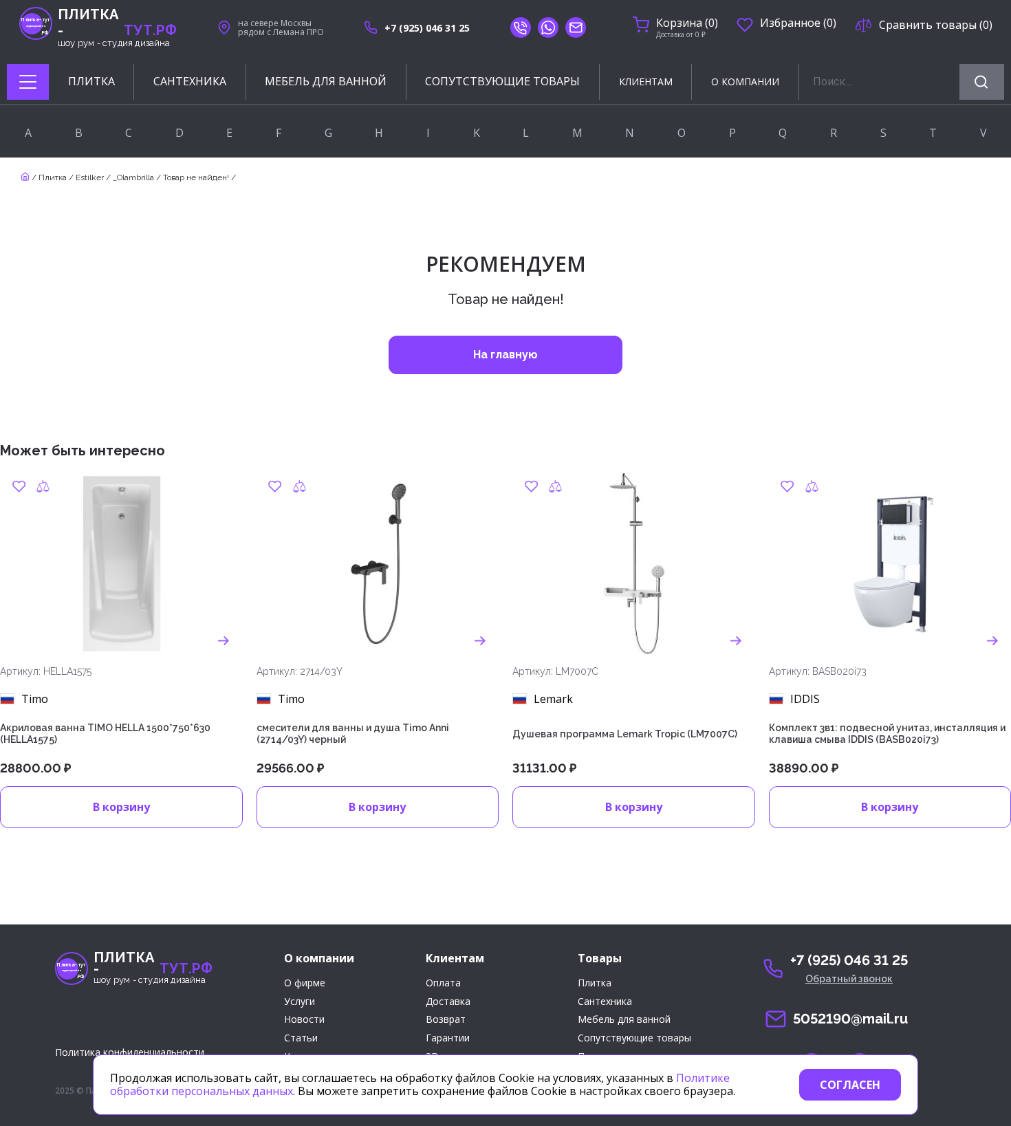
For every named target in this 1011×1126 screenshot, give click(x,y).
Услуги (299, 1002)
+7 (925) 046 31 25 (427, 27)
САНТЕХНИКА (189, 81)
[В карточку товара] (224, 641)
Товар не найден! (196, 177)
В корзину (121, 806)
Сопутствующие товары (634, 1038)
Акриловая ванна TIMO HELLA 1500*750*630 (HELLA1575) (105, 733)
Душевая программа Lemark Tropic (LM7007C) (624, 733)
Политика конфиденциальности (129, 1052)
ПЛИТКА (91, 81)
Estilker (90, 177)
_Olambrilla (133, 177)
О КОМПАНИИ (745, 81)
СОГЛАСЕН (850, 1084)
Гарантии (448, 1038)
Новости (304, 1020)
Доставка (448, 1002)
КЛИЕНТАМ (646, 81)
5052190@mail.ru (850, 1018)
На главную (505, 354)
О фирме (304, 983)
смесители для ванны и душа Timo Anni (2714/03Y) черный (353, 733)
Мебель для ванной (624, 1020)
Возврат (446, 1020)
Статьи (301, 1038)
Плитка (53, 177)
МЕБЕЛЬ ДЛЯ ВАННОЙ (326, 81)
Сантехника (605, 1002)
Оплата (443, 983)
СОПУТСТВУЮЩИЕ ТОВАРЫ (502, 81)
